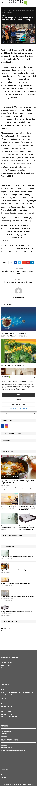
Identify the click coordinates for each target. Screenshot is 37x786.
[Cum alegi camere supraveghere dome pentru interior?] (9, 518)
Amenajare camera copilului (9, 716)
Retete (3, 775)
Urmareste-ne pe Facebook (12, 535)
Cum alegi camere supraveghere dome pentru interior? (9, 527)
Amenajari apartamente (8, 626)
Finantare (4, 733)
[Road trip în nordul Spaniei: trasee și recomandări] (9, 498)
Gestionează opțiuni (18, 404)
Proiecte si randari (6, 747)
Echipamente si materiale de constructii (13, 750)
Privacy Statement (22, 408)
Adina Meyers (6, 22)
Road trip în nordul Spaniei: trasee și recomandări (9, 507)
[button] (34, 377)
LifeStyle (4, 15)
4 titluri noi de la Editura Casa (13, 365)
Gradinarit (4, 668)
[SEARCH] (34, 413)
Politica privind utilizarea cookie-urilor (12, 690)
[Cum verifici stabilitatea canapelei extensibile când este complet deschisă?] (27, 518)
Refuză (18, 399)
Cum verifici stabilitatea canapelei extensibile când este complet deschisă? (26, 527)
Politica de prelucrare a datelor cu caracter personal (17, 692)
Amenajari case (5, 628)
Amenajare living (6, 711)
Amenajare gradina (6, 663)
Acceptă (18, 394)
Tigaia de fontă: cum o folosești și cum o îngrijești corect (17, 570)
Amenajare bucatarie (7, 706)
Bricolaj (3, 704)
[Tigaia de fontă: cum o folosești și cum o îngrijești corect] (18, 467)
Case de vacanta (6, 631)
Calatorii (3, 777)
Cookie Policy (12, 408)
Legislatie (4, 736)
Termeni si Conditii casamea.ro (10, 695)
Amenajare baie (5, 709)
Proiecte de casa (6, 731)
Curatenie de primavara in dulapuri (18, 282)
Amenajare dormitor (7, 714)
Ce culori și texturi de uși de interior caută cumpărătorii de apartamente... (27, 508)
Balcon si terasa (5, 665)
